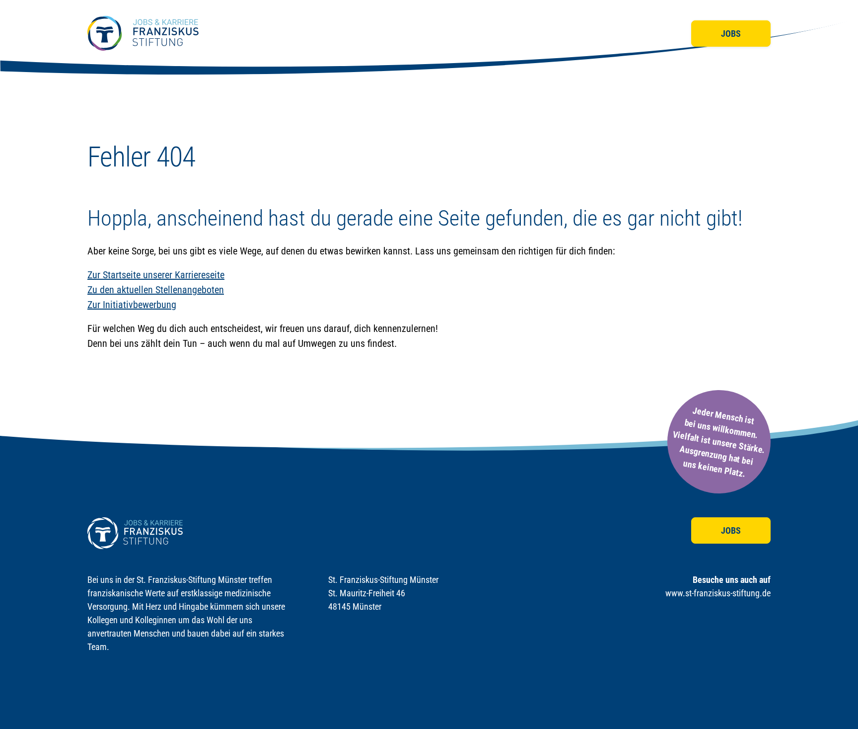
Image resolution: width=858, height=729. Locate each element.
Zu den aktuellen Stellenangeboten (155, 290)
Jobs (731, 33)
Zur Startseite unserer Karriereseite (155, 275)
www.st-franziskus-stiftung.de (718, 593)
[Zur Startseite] (143, 33)
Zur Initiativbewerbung (131, 305)
